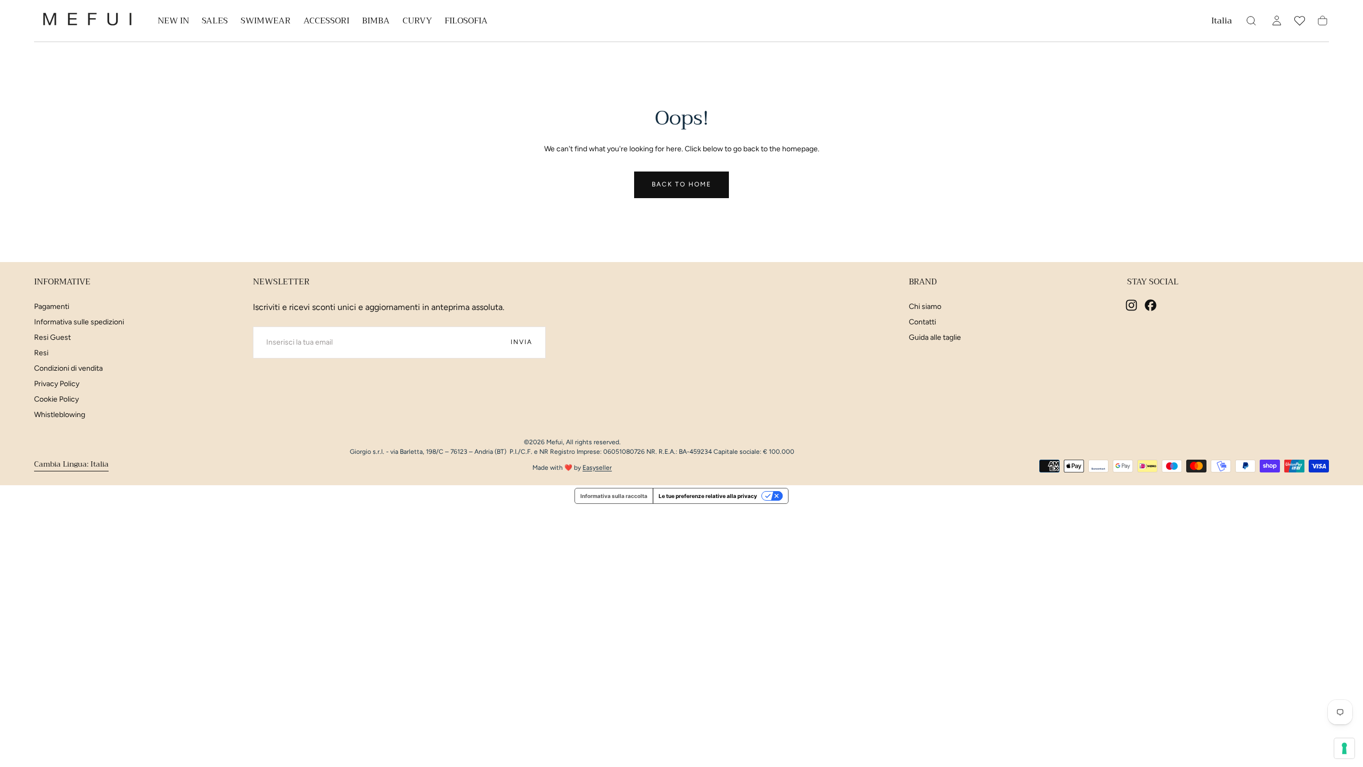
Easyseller (597, 467)
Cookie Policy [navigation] (56, 399)
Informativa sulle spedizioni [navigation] (79, 322)
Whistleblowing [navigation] (59, 414)
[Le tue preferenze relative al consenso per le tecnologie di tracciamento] (1344, 748)
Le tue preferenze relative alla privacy (708, 496)
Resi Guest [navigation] (52, 337)
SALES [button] (215, 22)
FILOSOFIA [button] (466, 22)
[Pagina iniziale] (87, 21)
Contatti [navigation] (922, 322)
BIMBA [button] (376, 22)
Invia (521, 342)
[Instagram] (1131, 305)
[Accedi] (1276, 20)
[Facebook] (1150, 305)
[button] (1221, 22)
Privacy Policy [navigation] (56, 383)
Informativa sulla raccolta (613, 496)
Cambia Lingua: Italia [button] (71, 464)
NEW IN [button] (173, 22)
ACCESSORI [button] (326, 22)
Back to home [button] (681, 184)
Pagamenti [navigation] (51, 306)
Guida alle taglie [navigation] (935, 337)
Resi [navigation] (41, 352)
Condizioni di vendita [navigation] (68, 368)
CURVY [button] (417, 22)
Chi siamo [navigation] (925, 306)
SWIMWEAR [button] (266, 22)
